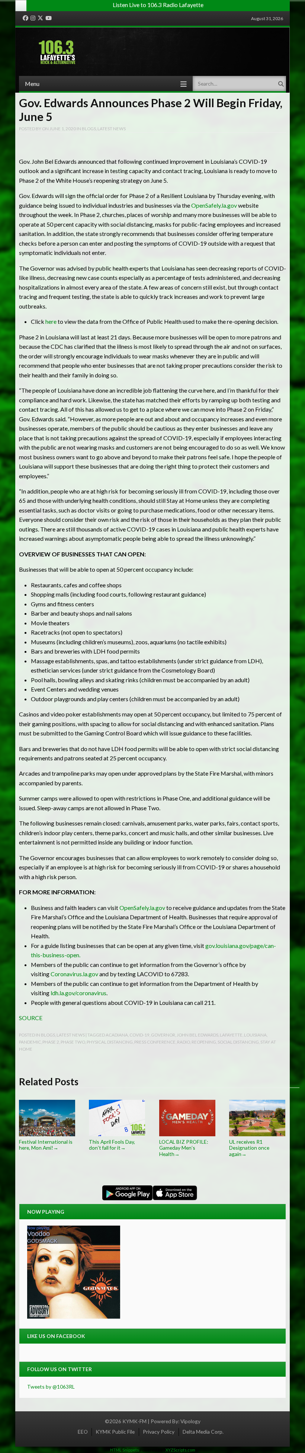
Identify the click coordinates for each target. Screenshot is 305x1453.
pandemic (30, 1041)
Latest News (111, 128)
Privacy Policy (158, 1431)
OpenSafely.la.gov (214, 205)
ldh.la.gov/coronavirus (78, 992)
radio (183, 1041)
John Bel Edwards (197, 1034)
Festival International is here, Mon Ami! (46, 1145)
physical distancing (110, 1041)
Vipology (190, 1421)
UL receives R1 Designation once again (249, 1148)
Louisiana (255, 1034)
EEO (83, 1431)
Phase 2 (50, 1041)
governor (163, 1034)
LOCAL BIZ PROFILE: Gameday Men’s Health (183, 1148)
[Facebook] (25, 18)
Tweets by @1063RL (51, 1386)
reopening (204, 1041)
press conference (155, 1041)
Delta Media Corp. (203, 1431)
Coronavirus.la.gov (74, 973)
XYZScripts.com (180, 1449)
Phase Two (73, 1041)
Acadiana (117, 1034)
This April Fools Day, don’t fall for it (112, 1145)
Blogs (89, 128)
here (51, 321)
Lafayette (231, 1034)
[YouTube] (48, 18)
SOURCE (30, 1017)
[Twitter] (40, 18)
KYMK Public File (115, 1431)
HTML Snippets (124, 1449)
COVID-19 (139, 1034)
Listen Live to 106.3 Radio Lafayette (158, 4)
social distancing (238, 1041)
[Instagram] (32, 18)
